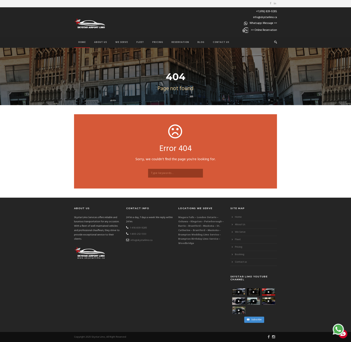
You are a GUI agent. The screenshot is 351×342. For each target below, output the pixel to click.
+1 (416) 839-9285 (266, 11)
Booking (239, 254)
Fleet (140, 42)
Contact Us (221, 42)
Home (82, 42)
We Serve (121, 42)
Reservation (180, 42)
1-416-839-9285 (138, 228)
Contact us (241, 262)
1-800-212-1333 (137, 234)
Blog (200, 42)
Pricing (157, 42)
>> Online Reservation (264, 30)
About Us (100, 42)
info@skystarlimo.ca (265, 17)
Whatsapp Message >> (263, 23)
